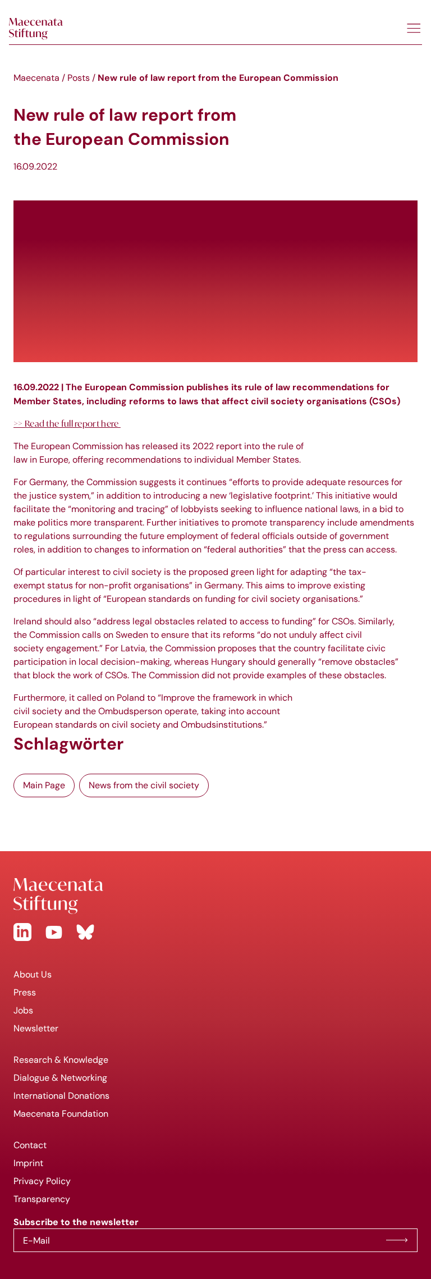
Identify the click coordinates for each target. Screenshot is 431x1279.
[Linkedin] (22, 932)
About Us (32, 974)
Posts (78, 77)
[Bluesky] (85, 932)
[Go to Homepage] (215, 896)
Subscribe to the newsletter (397, 1240)
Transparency (41, 1199)
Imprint (28, 1163)
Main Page (44, 785)
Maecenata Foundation (60, 1113)
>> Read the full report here (67, 423)
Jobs (23, 1010)
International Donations (61, 1095)
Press (24, 992)
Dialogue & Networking (60, 1077)
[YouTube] (54, 932)
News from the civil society (144, 785)
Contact (30, 1145)
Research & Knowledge (60, 1059)
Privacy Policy (42, 1181)
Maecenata (36, 77)
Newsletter (35, 1028)
